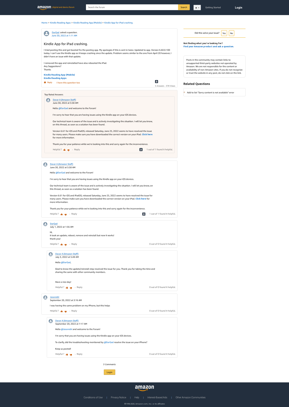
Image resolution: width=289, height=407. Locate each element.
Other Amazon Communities (191, 397)
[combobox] (138, 7)
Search (184, 7)
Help (136, 397)
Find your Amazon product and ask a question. (208, 46)
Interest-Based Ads (157, 397)
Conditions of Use (93, 397)
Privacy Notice (118, 397)
